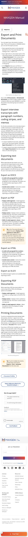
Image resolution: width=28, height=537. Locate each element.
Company (17, 500)
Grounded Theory (6, 497)
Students (4, 480)
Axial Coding (5, 505)
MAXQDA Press (18, 489)
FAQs (16, 487)
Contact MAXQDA (19, 495)
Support (5, 411)
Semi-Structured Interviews (6, 500)
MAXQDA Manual (19, 476)
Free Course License (5, 486)
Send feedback (13, 426)
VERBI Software (19, 493)
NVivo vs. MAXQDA (6, 507)
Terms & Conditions (6, 519)
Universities (5, 478)
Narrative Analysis (6, 503)
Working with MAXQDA (5, 493)
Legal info (23, 519)
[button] (14, 397)
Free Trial (15, 534)
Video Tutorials (18, 482)
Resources (17, 474)
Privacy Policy (20, 463)
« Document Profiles (9, 376)
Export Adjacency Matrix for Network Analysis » (13, 384)
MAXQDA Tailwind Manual (19, 479)
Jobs (16, 497)
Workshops (17, 484)
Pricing (3, 476)
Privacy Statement (15, 519)
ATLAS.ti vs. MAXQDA (4, 510)
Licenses (4, 474)
